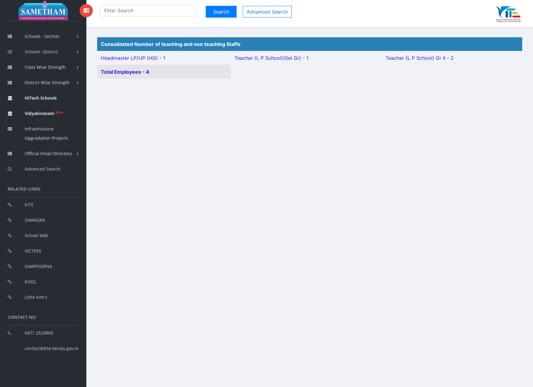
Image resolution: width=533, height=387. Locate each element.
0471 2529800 (39, 333)
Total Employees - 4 (125, 72)
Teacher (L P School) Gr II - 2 (420, 58)
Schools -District (41, 52)
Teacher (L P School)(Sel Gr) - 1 (271, 58)
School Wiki (36, 235)
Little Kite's (36, 297)
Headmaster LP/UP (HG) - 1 (133, 58)
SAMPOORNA (38, 266)
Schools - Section (42, 36)
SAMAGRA (35, 220)
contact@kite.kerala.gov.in (52, 348)
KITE (29, 205)
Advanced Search (42, 169)
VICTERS (33, 251)
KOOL (30, 282)
